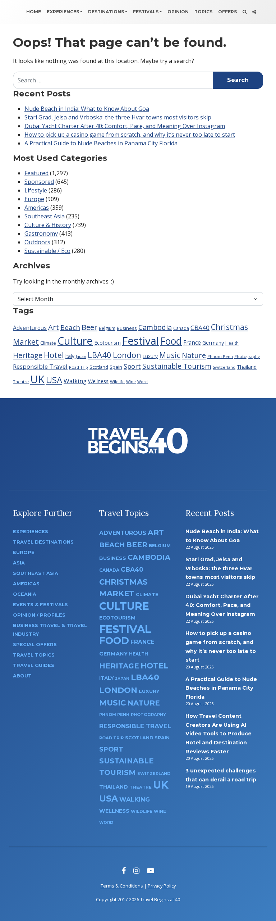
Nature (194, 355)
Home (33, 11)
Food (171, 341)
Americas (36, 208)
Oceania (24, 594)
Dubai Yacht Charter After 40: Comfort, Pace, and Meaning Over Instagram (124, 126)
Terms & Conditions (122, 886)
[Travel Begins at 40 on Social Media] (254, 12)
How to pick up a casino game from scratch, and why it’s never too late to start (129, 135)
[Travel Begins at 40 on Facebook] (124, 870)
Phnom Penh (220, 356)
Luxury (150, 356)
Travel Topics (34, 655)
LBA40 (99, 354)
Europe (34, 199)
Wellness (98, 381)
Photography (247, 356)
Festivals (145, 11)
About (22, 676)
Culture (75, 341)
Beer (89, 327)
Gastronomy (41, 233)
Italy (69, 356)
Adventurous (30, 328)
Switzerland (224, 367)
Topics (203, 11)
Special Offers (35, 644)
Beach (70, 327)
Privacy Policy (162, 886)
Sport (132, 366)
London (127, 354)
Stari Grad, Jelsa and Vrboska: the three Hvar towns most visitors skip (117, 117)
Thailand (247, 366)
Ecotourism (107, 342)
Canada (181, 328)
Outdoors (37, 242)
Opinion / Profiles (39, 615)
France (192, 342)
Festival (140, 341)
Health (232, 343)
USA (54, 380)
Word (142, 381)
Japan (81, 356)
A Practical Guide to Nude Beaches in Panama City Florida (101, 143)
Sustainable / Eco (47, 251)
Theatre (21, 381)
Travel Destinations (43, 542)
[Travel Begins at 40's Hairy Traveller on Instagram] (136, 870)
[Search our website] (244, 12)
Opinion (178, 11)
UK (37, 379)
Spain (116, 367)
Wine (131, 381)
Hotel (54, 355)
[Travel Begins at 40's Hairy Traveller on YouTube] (150, 870)
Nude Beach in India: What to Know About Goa (86, 109)
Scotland (98, 367)
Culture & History (47, 225)
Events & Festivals (40, 604)
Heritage (27, 355)
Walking (75, 381)
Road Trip (78, 367)
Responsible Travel (40, 366)
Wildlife (117, 381)
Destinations (106, 11)
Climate (48, 343)
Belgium (107, 328)
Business (127, 328)
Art (53, 327)
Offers (227, 11)
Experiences (63, 11)
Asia (19, 563)
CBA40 (200, 327)
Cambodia (155, 327)
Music (169, 355)
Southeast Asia (44, 216)
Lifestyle (35, 190)
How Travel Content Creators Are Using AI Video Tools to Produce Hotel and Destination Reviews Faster (218, 733)
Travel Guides (33, 665)
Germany (213, 342)
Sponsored (39, 182)
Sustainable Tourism (176, 366)
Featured (36, 173)
